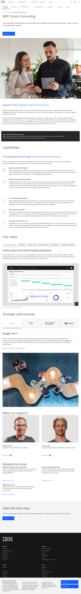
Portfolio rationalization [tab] (68, 245)
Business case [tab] (32, 245)
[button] (75, 2)
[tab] (12, 323)
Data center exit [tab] (43, 245)
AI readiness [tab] (21, 245)
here (46, 588)
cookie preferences (33, 583)
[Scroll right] (78, 245)
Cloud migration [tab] (54, 245)
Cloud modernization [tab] (10, 245)
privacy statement (29, 589)
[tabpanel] (40, 278)
